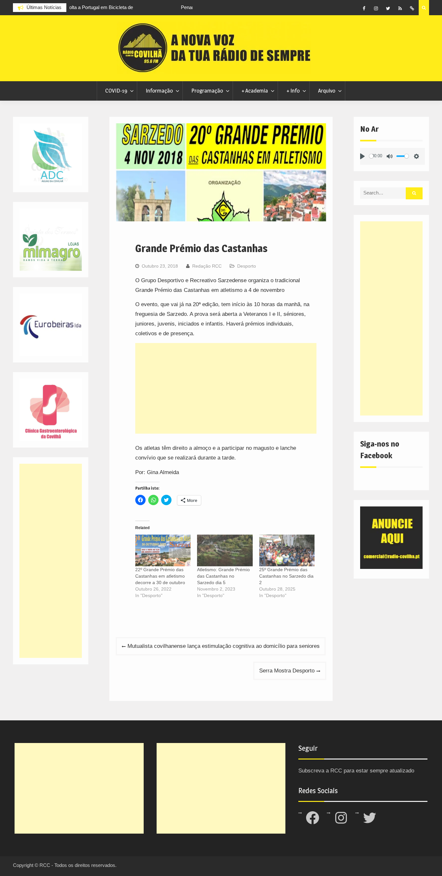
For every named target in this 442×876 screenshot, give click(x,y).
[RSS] (400, 8)
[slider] (371, 156)
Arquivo (326, 90)
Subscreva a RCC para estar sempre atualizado (356, 771)
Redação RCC (207, 266)
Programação (207, 90)
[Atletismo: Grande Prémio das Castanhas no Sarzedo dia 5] (224, 550)
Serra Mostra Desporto (287, 671)
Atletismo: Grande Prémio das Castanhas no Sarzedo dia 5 (223, 576)
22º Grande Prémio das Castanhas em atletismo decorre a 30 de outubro (160, 576)
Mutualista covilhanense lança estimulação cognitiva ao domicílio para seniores (223, 646)
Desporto (246, 266)
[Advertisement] (225, 388)
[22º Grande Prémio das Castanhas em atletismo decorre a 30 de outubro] (163, 550)
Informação (159, 90)
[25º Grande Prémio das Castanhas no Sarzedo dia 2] (287, 550)
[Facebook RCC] (364, 8)
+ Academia (254, 90)
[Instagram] (376, 8)
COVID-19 (116, 90)
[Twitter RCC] (388, 8)
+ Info (293, 90)
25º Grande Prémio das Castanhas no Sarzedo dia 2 (286, 576)
